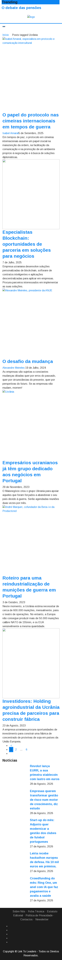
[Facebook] (10, 926)
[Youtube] (10, 942)
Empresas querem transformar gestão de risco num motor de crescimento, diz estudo (44, 799)
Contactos (26, 919)
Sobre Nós (19, 911)
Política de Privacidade (39, 915)
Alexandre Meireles (13, 367)
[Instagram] (10, 938)
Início (5, 34)
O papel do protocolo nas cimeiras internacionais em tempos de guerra (30, 120)
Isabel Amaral (10, 133)
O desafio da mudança (27, 361)
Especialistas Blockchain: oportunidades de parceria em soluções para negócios (26, 244)
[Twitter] (10, 934)
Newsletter (41, 919)
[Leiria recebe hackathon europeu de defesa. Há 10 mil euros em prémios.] (14, 863)
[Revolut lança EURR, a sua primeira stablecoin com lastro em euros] (14, 776)
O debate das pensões (21, 8)
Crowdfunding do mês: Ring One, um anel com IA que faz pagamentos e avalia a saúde (44, 887)
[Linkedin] (10, 930)
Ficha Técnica (36, 911)
